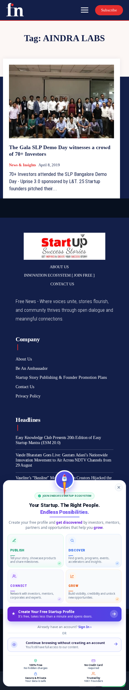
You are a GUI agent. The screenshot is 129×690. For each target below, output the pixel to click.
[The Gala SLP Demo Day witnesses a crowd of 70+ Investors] (61, 101)
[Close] (119, 487)
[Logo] (15, 10)
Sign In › (85, 626)
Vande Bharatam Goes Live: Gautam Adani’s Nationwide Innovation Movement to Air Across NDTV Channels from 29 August (63, 460)
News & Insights (22, 165)
